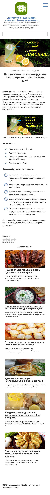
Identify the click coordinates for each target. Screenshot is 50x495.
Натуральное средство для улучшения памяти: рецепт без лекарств (22, 415)
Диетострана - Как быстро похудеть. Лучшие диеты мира (21, 18)
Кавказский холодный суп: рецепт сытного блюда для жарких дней (24, 307)
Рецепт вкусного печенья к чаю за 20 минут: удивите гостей (24, 343)
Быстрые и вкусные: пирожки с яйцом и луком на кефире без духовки (23, 454)
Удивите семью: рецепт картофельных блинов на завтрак (24, 379)
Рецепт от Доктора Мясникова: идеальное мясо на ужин (22, 271)
